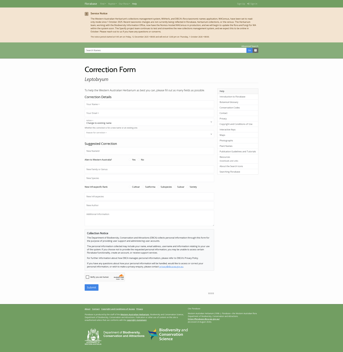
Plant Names (226, 146)
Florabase (91, 3)
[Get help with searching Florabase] (255, 50)
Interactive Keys (228, 129)
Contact (223, 113)
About (87, 309)
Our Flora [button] (123, 3)
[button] (112, 3)
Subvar (180, 186)
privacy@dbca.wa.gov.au (171, 266)
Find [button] (102, 3)
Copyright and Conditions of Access (118, 309)
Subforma (150, 186)
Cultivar (136, 186)
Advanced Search (249, 46)
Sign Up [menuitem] (241, 3)
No (142, 159)
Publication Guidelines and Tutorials (238, 151)
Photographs (226, 140)
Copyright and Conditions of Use (236, 124)
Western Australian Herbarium (134, 314)
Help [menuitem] (134, 3)
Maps (222, 135)
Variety (193, 186)
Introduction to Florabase (232, 96)
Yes (134, 159)
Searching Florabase (230, 171)
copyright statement (137, 320)
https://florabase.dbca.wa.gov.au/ (204, 319)
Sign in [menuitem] (253, 3)
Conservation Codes (230, 107)
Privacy (223, 118)
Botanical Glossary (229, 102)
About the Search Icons (231, 166)
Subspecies (166, 186)
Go (249, 50)
